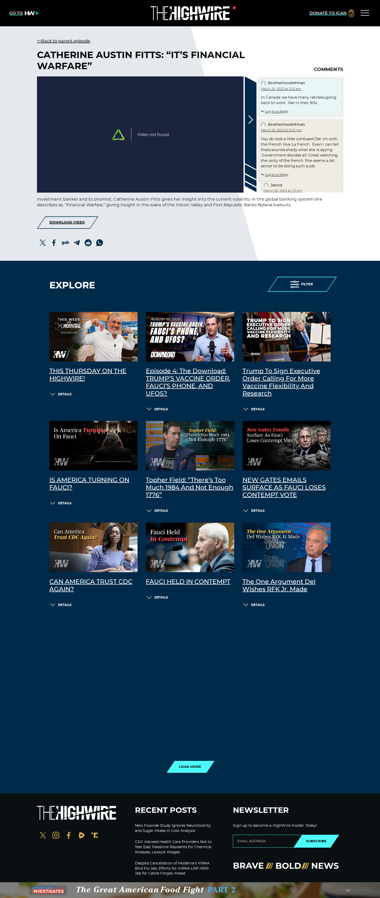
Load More (190, 767)
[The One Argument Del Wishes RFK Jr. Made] (286, 547)
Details (65, 394)
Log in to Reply (276, 111)
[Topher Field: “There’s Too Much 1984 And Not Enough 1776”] (190, 445)
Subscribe (316, 841)
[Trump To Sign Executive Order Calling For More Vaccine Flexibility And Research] (286, 336)
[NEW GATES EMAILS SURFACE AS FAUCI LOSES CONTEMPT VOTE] (286, 445)
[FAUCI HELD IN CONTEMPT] (190, 547)
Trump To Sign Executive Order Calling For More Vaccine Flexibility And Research (281, 382)
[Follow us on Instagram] (56, 836)
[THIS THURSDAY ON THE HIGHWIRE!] (93, 336)
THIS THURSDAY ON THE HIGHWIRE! (87, 375)
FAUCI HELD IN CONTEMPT (188, 582)
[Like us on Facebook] (69, 836)
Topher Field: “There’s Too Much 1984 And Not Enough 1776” (189, 487)
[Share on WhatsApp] (99, 242)
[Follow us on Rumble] (82, 835)
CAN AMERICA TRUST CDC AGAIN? (90, 586)
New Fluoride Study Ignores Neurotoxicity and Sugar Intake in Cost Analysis (173, 828)
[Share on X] (42, 242)
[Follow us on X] (43, 836)
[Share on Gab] (65, 242)
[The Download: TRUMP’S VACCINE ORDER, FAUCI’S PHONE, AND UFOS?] (190, 336)
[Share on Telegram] (76, 242)
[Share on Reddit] (88, 242)
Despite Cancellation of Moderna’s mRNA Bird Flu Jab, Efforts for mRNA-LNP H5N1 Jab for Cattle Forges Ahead (172, 868)
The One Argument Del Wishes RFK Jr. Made (279, 586)
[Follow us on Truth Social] (95, 835)
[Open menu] (365, 13)
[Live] (190, 13)
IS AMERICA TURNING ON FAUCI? (89, 484)
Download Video (67, 222)
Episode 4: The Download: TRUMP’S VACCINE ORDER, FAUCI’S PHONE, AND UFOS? (188, 382)
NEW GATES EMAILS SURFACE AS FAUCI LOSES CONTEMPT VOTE (284, 487)
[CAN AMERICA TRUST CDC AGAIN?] (93, 547)
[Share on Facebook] (54, 242)
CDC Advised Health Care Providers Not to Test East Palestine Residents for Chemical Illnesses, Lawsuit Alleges (173, 847)
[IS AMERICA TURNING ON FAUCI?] (93, 445)
